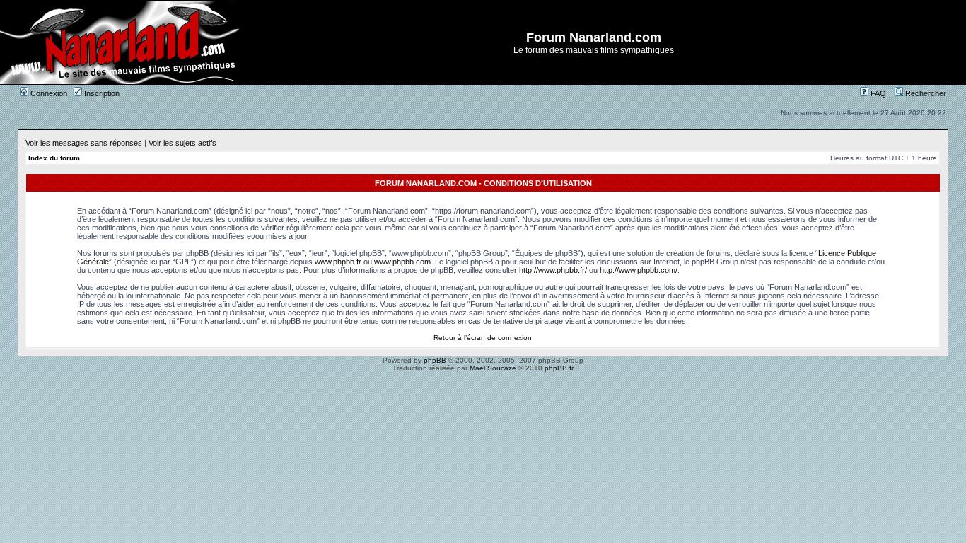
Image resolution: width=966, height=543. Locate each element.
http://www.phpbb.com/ (638, 270)
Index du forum (54, 158)
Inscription (101, 93)
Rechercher (924, 93)
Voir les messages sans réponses (83, 143)
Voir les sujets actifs (182, 143)
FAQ (877, 93)
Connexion (47, 93)
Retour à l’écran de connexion (482, 337)
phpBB (435, 360)
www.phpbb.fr (338, 261)
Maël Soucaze (493, 368)
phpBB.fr (559, 368)
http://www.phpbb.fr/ (553, 270)
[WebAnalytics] (483, 380)
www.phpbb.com (402, 261)
